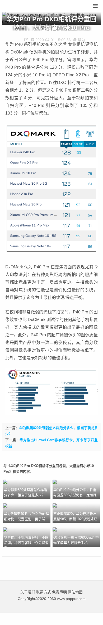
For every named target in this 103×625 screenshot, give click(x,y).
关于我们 (27, 592)
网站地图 (75, 592)
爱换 (19, 6)
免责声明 (59, 592)
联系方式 (43, 592)
